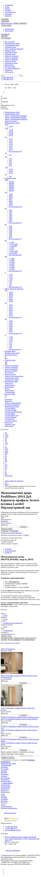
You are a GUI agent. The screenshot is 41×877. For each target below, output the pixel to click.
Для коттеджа (5, 785)
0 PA (6, 449)
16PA (10, 221)
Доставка (8, 10)
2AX (10, 160)
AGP (6, 167)
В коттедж (8, 401)
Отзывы (8, 552)
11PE (10, 228)
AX (6, 157)
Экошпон (4, 771)
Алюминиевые (6, 765)
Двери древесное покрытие (14, 49)
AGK (6, 128)
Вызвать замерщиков (13, 850)
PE (6, 224)
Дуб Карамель (8, 630)
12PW (11, 194)
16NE (11, 330)
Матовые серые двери (12, 353)
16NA (11, 314)
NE (6, 319)
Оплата (7, 8)
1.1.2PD (11, 248)
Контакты (8, 16)
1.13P (10, 280)
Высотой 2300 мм (11, 371)
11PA (10, 212)
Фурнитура (8, 70)
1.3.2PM (11, 267)
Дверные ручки (10, 424)
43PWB (11, 185)
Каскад (7, 389)
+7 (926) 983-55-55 (7, 79)
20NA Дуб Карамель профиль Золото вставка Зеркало (19, 719)
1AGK (11, 130)
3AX (10, 162)
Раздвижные (5, 779)
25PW (11, 205)
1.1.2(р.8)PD (13, 246)
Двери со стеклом (11, 121)
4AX (10, 164)
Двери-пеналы (10, 385)
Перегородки (9, 65)
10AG (11, 139)
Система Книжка (10, 417)
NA (6, 303)
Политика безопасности (9, 808)
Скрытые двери (10, 54)
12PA (10, 214)
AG (6, 137)
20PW (11, 201)
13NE (11, 324)
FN (6, 396)
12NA (11, 306)
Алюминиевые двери (12, 45)
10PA (10, 210)
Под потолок (9, 372)
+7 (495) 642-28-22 (7, 77)
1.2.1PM (11, 262)
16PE (10, 237)
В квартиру (9, 399)
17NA (11, 315)
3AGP (11, 173)
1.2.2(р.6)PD (13, 253)
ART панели (9, 72)
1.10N (11, 337)
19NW (11, 296)
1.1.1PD (11, 242)
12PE (10, 230)
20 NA (5, 615)
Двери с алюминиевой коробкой (16, 116)
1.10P (10, 274)
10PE (10, 226)
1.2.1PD (11, 249)
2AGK (11, 132)
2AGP (11, 171)
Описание (8, 549)
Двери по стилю (10, 61)
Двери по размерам (11, 59)
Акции (7, 7)
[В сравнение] (30, 683)
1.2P (10, 283)
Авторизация (9, 29)
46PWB (11, 190)
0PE (6, 364)
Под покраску (5, 778)
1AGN (11, 126)
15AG (11, 148)
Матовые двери (10, 50)
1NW (10, 298)
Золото (5, 619)
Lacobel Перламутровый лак (12, 623)
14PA (10, 217)
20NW (11, 299)
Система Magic (10, 414)
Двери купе (9, 383)
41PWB (11, 182)
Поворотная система (12, 406)
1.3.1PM (11, 265)
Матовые (4, 772)
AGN (6, 124)
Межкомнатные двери (12, 43)
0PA (6, 362)
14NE (11, 326)
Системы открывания (12, 68)
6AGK (11, 135)
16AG (11, 149)
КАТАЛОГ (4, 36)
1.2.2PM (11, 264)
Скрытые (4, 776)
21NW (11, 301)
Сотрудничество (10, 12)
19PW (11, 198)
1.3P (10, 285)
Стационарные (10, 392)
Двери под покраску (12, 56)
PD (6, 240)
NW (6, 290)
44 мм (5, 627)
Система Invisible (10, 410)
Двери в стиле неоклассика (14, 376)
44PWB (11, 187)
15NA (11, 312)
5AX (10, 166)
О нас (3, 794)
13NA (11, 308)
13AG (11, 144)
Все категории (10, 42)
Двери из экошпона (11, 58)
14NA (11, 310)
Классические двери (12, 378)
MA (6, 358)
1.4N (10, 348)
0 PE (6, 451)
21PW (11, 203)
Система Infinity (10, 408)
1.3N (10, 346)
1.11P (10, 276)
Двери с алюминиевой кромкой (15, 117)
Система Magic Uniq (12, 415)
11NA (11, 305)
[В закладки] (28, 683)
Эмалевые (4, 767)
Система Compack (11, 421)
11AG (11, 141)
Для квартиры (5, 787)
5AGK (11, 133)
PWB (6, 180)
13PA (10, 215)
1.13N (11, 340)
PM (6, 257)
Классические (9, 390)
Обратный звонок (7, 23)
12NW (11, 292)
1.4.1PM (11, 269)
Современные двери (12, 380)
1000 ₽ (26, 535)
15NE (11, 328)
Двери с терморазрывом (13, 403)
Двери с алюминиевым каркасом (16, 119)
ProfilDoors (4, 521)
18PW (11, 196)
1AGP (11, 169)
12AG (11, 142)
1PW (10, 199)
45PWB (11, 189)
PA (6, 208)
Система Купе (9, 419)
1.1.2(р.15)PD (13, 244)
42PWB (11, 183)
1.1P (10, 281)
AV (6, 153)
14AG (11, 146)
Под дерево (5, 769)
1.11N (11, 339)
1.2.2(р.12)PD (13, 251)
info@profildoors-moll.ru (13, 830)
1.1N (10, 342)
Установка (8, 14)
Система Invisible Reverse (13, 412)
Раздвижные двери (11, 63)
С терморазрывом (7, 783)
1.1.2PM (11, 260)
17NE (11, 331)
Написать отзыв (6, 636)
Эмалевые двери (10, 47)
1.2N (10, 344)
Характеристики (10, 551)
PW (6, 192)
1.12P (10, 278)
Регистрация (9, 31)
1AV (10, 155)
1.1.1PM (11, 258)
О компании (9, 5)
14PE (10, 233)
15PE (10, 235)
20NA (7, 484)
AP (6, 174)
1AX (10, 158)
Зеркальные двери (11, 52)
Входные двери (10, 66)
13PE (10, 232)
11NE (10, 321)
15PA (10, 219)
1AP (10, 176)
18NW (11, 294)
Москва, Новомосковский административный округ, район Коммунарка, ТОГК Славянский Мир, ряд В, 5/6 (22, 838)
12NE (11, 323)
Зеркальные (5, 774)
